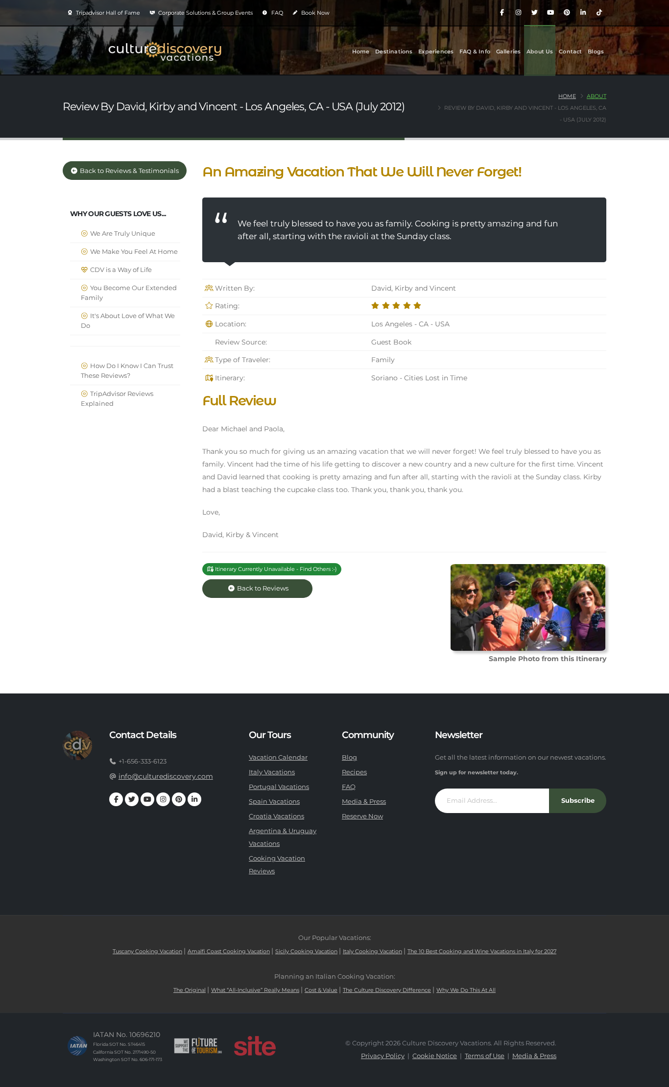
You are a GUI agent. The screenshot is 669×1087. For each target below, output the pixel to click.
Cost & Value (321, 990)
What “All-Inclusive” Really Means (255, 990)
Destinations (393, 51)
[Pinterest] (566, 13)
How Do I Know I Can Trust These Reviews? (127, 370)
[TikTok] (599, 13)
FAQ (276, 12)
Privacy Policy (383, 1056)
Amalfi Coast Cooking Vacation (229, 951)
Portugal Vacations (279, 787)
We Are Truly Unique (122, 233)
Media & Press (364, 801)
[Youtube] (550, 13)
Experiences (436, 51)
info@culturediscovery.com (166, 776)
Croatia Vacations (276, 816)
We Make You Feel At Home (133, 251)
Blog (349, 757)
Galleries (508, 51)
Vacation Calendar (278, 757)
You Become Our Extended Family (129, 292)
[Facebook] (502, 13)
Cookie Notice (434, 1056)
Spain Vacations (274, 801)
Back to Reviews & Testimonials (128, 170)
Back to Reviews (270, 588)
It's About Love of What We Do (128, 320)
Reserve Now (362, 816)
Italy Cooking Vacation (372, 951)
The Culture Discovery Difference (387, 990)
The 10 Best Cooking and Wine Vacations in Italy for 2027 (481, 951)
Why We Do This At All (466, 990)
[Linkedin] (583, 13)
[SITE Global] (254, 1046)
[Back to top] (652, 1076)
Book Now (315, 12)
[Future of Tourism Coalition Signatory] (198, 1046)
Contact (570, 51)
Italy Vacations (272, 772)
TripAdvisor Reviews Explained (117, 398)
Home (361, 51)
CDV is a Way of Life (120, 269)
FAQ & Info (474, 51)
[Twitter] (534, 13)
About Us (539, 51)
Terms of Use (484, 1056)
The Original (189, 990)
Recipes (354, 772)
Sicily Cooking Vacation (306, 951)
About (596, 96)
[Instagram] (518, 13)
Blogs (596, 51)
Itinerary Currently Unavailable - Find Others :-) (275, 569)
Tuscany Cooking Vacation (147, 951)
